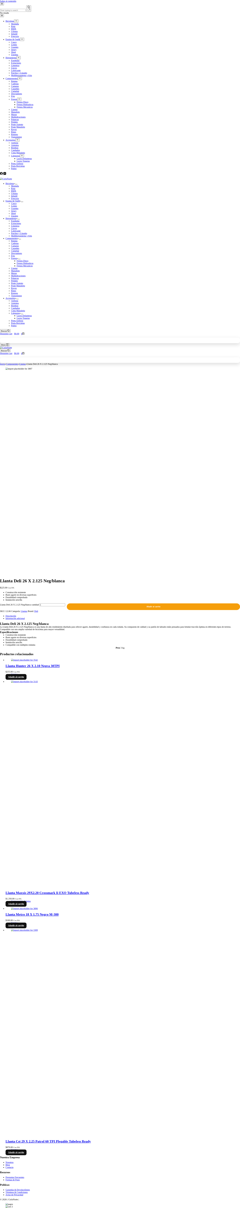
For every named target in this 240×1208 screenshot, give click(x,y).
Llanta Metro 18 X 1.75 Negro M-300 (32, 914)
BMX (13, 191)
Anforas (14, 301)
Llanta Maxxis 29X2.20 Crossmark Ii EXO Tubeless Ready (47, 893)
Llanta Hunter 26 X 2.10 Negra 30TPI (33, 666)
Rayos (14, 288)
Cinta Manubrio (18, 311)
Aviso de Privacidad (14, 1195)
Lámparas (15, 313)
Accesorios (10, 298)
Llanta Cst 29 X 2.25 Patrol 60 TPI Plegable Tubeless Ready (48, 1141)
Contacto (9, 1167)
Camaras (15, 246)
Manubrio (15, 271)
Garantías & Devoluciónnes (18, 1190)
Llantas (14, 268)
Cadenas (15, 243)
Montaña (15, 186)
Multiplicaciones (18, 276)
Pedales (14, 281)
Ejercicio (15, 198)
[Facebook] (1, 174)
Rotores (14, 293)
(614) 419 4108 (37, 176)
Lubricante (16, 231)
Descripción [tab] (11, 616)
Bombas (14, 306)
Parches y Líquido (19, 233)
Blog (8, 1165)
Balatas (14, 241)
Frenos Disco (22, 261)
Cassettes (15, 248)
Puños (14, 325)
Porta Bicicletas (18, 323)
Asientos (15, 303)
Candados (15, 308)
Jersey (14, 211)
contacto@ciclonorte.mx (12, 176)
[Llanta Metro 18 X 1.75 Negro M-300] (24, 908)
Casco (14, 203)
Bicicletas (10, 183)
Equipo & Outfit (13, 201)
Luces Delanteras (24, 316)
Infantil (14, 196)
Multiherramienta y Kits (21, 236)
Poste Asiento (17, 283)
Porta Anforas (17, 320)
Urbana (14, 193)
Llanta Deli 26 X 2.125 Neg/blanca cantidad (19, 605)
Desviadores (16, 253)
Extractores (16, 223)
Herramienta (11, 218)
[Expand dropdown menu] (16, 184)
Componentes (12, 238)
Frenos (14, 258)
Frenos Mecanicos (25, 266)
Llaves (14, 228)
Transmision (16, 296)
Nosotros (9, 1162)
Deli (36, 611)
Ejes (13, 256)
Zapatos (14, 216)
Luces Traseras (23, 318)
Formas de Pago (13, 1180)
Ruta (13, 188)
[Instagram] (4, 174)
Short (13, 213)
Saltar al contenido (8, 1)
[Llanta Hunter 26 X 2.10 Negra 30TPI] (24, 660)
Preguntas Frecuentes (15, 1177)
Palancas (15, 278)
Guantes (14, 208)
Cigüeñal (15, 251)
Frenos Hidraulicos (25, 263)
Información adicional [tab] (15, 618)
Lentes (14, 206)
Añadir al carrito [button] (16, 677)
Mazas (14, 273)
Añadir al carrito (153, 607)
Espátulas (15, 221)
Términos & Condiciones (17, 1192)
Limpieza (15, 226)
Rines (13, 291)
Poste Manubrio (18, 286)
